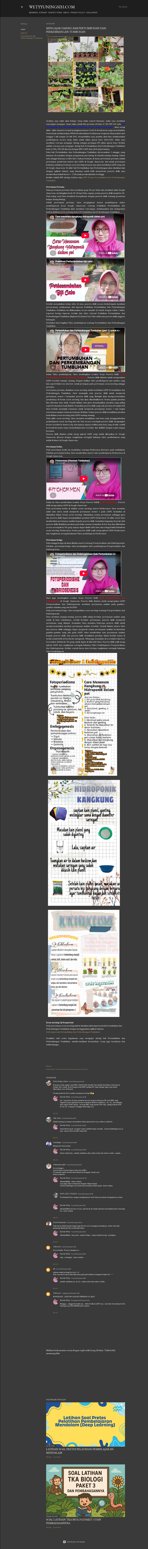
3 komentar (57, 1527)
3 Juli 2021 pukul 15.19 (69, 1118)
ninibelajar (57, 1142)
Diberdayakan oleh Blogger (76, 1542)
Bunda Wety (65, 1097)
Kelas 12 (24, 33)
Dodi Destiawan (59, 1222)
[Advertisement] (85, 1377)
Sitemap (43, 13)
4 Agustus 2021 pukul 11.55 (70, 1293)
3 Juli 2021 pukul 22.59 (78, 1150)
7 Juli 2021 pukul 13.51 (78, 1205)
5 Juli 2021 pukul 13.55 (63, 1269)
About (66, 13)
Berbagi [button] (24, 24)
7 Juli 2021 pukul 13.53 (78, 1278)
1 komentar (57, 1457)
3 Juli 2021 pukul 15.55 (69, 1142)
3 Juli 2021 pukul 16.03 (74, 1165)
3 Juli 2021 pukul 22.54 (78, 1125)
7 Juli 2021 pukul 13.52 (78, 1232)
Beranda (33, 13)
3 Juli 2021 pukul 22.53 (78, 1097)
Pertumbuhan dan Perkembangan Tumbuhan (32, 37)
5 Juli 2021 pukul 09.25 (85, 1194)
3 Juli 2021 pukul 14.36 (76, 1081)
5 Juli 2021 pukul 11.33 (69, 1247)
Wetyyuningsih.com (52, 7)
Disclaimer (91, 13)
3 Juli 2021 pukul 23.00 (79, 1178)
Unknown (57, 1247)
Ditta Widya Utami (60, 1081)
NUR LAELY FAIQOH (68, 1194)
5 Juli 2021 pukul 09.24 (74, 1222)
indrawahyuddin (59, 1165)
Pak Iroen (57, 1118)
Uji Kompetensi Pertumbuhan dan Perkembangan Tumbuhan (73, 1032)
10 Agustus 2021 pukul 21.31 (80, 1300)
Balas (55, 1113)
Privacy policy (78, 13)
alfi (54, 1269)
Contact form (55, 13)
